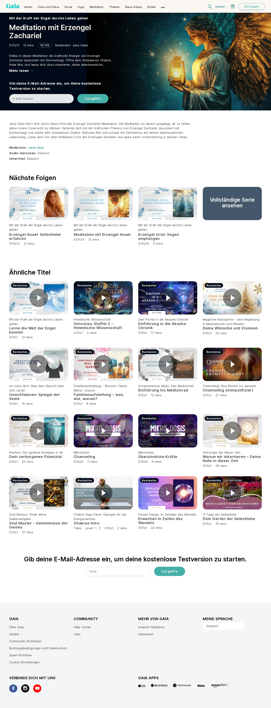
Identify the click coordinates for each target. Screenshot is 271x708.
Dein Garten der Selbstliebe (229, 519)
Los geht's (93, 98)
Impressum (146, 634)
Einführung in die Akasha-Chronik (163, 325)
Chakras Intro (87, 523)
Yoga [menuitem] (80, 6)
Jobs (77, 634)
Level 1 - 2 (93, 528)
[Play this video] (38, 298)
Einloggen (251, 6)
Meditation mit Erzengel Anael (102, 234)
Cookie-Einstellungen (24, 662)
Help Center (82, 627)
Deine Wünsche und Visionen (230, 328)
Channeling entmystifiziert (228, 390)
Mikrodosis (81, 452)
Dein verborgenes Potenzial (35, 456)
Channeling (84, 456)
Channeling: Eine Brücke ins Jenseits (229, 386)
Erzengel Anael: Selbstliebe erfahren (35, 236)
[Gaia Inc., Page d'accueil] (13, 6)
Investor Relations (151, 627)
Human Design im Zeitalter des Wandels (167, 514)
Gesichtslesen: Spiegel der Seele (34, 396)
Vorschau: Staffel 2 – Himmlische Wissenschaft (98, 325)
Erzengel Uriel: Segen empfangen (158, 236)
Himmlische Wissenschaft (92, 319)
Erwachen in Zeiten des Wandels (160, 521)
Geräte (14, 634)
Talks (77, 528)
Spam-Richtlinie (20, 655)
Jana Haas (80, 45)
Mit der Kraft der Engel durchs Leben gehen (48, 18)
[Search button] (210, 6)
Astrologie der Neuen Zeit (221, 452)
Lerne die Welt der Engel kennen (32, 330)
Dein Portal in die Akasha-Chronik (163, 319)
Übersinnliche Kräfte (157, 456)
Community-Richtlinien (25, 641)
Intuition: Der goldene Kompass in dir (36, 452)
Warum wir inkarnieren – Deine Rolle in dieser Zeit (232, 458)
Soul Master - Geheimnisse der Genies (38, 525)
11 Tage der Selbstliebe (220, 514)
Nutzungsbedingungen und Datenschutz (38, 648)
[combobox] (224, 626)
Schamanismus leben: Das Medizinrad (166, 386)
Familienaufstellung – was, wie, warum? (99, 396)
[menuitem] (28, 6)
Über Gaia (16, 627)
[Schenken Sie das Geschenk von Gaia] (233, 6)
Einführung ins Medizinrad (163, 390)
